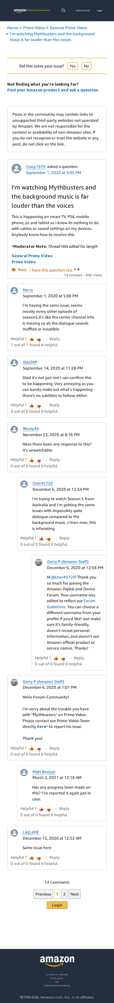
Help (57, 982)
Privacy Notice (57, 978)
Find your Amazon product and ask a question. (53, 89)
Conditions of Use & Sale (57, 975)
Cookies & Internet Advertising (57, 985)
